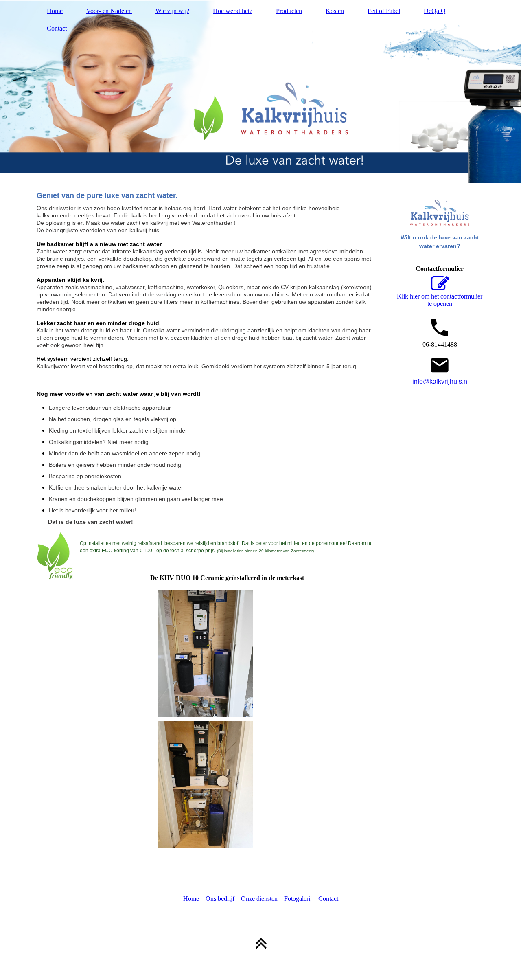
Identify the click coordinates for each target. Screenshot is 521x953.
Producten (289, 10)
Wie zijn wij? (172, 10)
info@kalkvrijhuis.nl (440, 381)
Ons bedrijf (220, 898)
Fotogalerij (298, 898)
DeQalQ (435, 10)
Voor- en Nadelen (109, 10)
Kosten (335, 10)
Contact (57, 28)
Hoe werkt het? (232, 10)
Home (55, 10)
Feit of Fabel (384, 10)
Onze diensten (259, 898)
